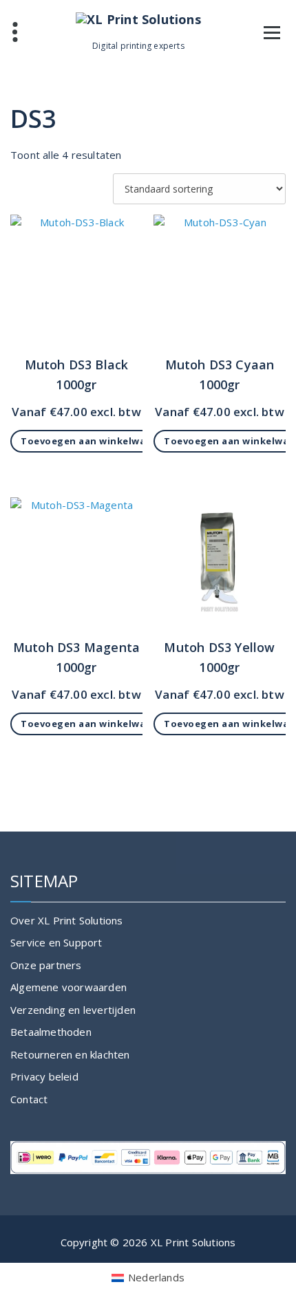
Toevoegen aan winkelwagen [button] (93, 441)
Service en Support (56, 942)
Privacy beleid (44, 1076)
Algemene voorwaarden (68, 987)
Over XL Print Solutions (66, 920)
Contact (28, 1099)
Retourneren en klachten (70, 1054)
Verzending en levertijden (73, 1010)
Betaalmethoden (51, 1032)
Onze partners (46, 965)
